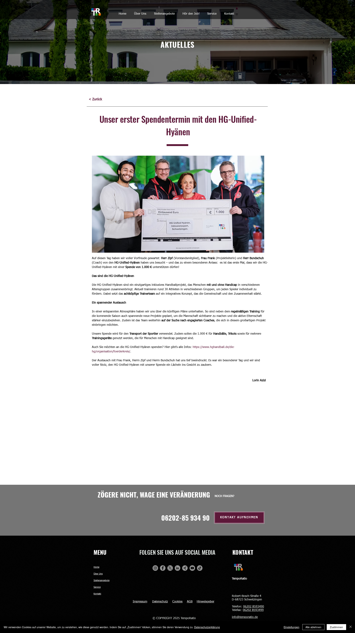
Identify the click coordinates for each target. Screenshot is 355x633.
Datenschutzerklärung (207, 627)
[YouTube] (192, 568)
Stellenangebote (101, 581)
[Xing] (185, 568)
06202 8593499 (253, 610)
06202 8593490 (253, 606)
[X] (170, 568)
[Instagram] (155, 568)
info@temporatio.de (245, 617)
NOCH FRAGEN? (224, 496)
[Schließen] (350, 627)
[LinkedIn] (177, 568)
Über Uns (98, 574)
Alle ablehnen (313, 627)
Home (96, 567)
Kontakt (97, 594)
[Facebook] (162, 568)
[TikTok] (199, 568)
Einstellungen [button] (291, 627)
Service (97, 587)
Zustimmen (336, 627)
